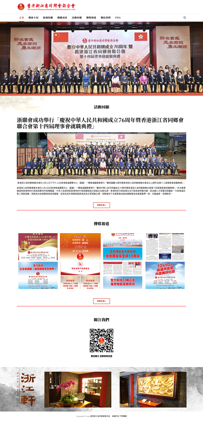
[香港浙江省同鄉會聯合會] (46, 6)
